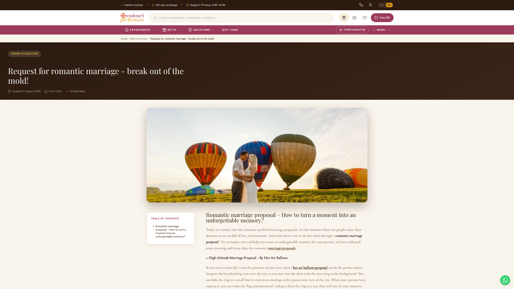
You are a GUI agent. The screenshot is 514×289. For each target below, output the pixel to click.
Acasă (123, 38)
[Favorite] (364, 17)
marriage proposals (282, 248)
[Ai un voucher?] (354, 17)
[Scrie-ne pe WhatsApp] (505, 280)
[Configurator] (344, 17)
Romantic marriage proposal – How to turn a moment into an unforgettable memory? (171, 231)
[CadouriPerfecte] (132, 17)
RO (381, 5)
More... (380, 30)
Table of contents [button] (165, 218)
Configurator (354, 29)
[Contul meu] (370, 5)
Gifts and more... (139, 38)
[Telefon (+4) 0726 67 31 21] (361, 5)
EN (389, 5)
